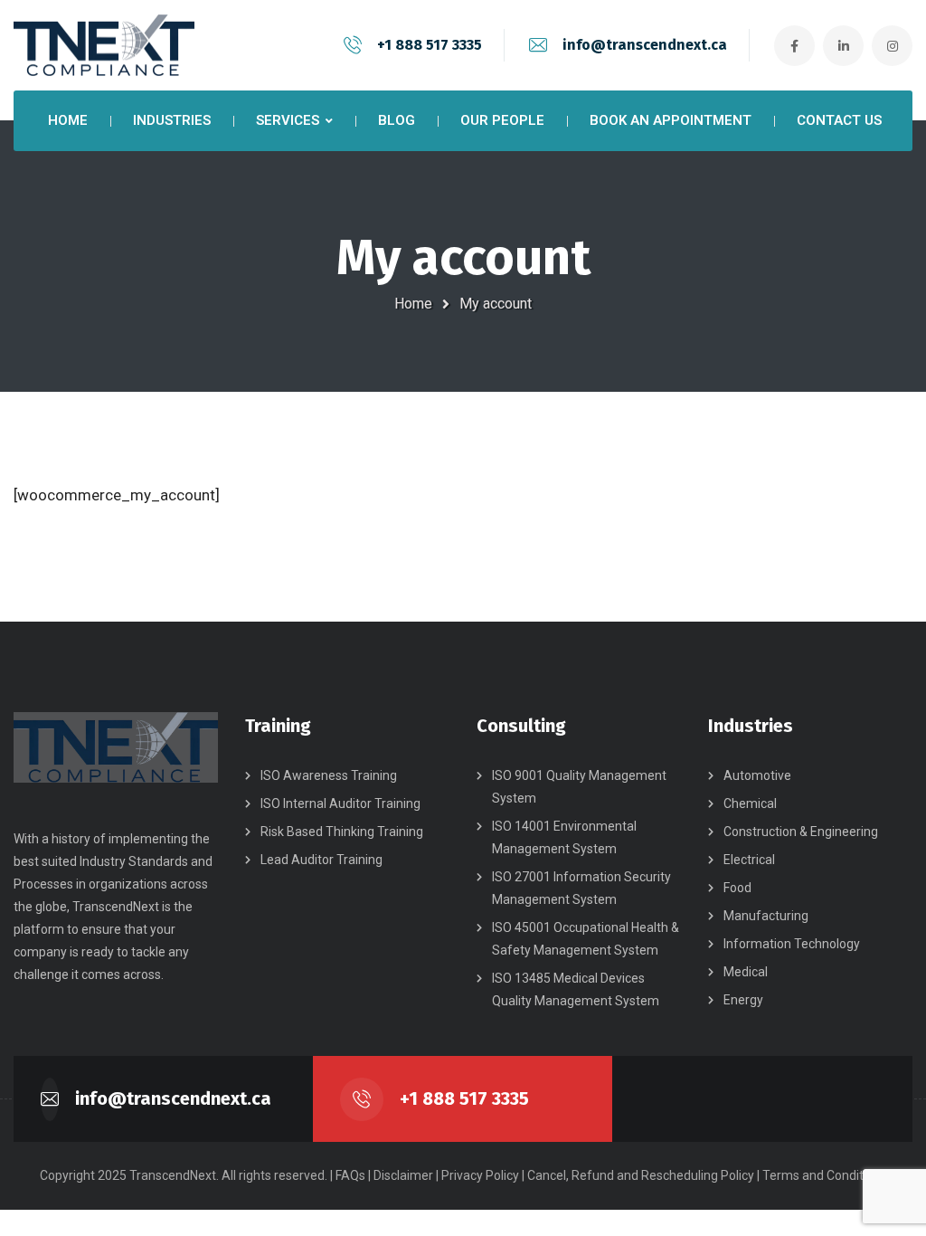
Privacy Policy (480, 1175)
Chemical (750, 803)
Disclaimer (403, 1175)
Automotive (757, 775)
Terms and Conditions (824, 1175)
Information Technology (791, 944)
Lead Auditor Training (321, 859)
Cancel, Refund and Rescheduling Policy (640, 1175)
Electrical (749, 859)
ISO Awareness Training (328, 775)
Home (413, 303)
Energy (743, 1000)
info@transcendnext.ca (644, 44)
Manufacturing (765, 915)
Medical (745, 972)
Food (737, 887)
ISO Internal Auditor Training (340, 803)
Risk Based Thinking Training (341, 831)
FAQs (350, 1175)
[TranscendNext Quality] (104, 45)
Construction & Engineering (800, 831)
